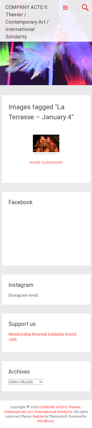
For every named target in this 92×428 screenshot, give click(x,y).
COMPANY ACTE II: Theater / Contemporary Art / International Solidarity (27, 21)
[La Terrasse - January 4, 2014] (46, 145)
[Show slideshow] (45, 163)
